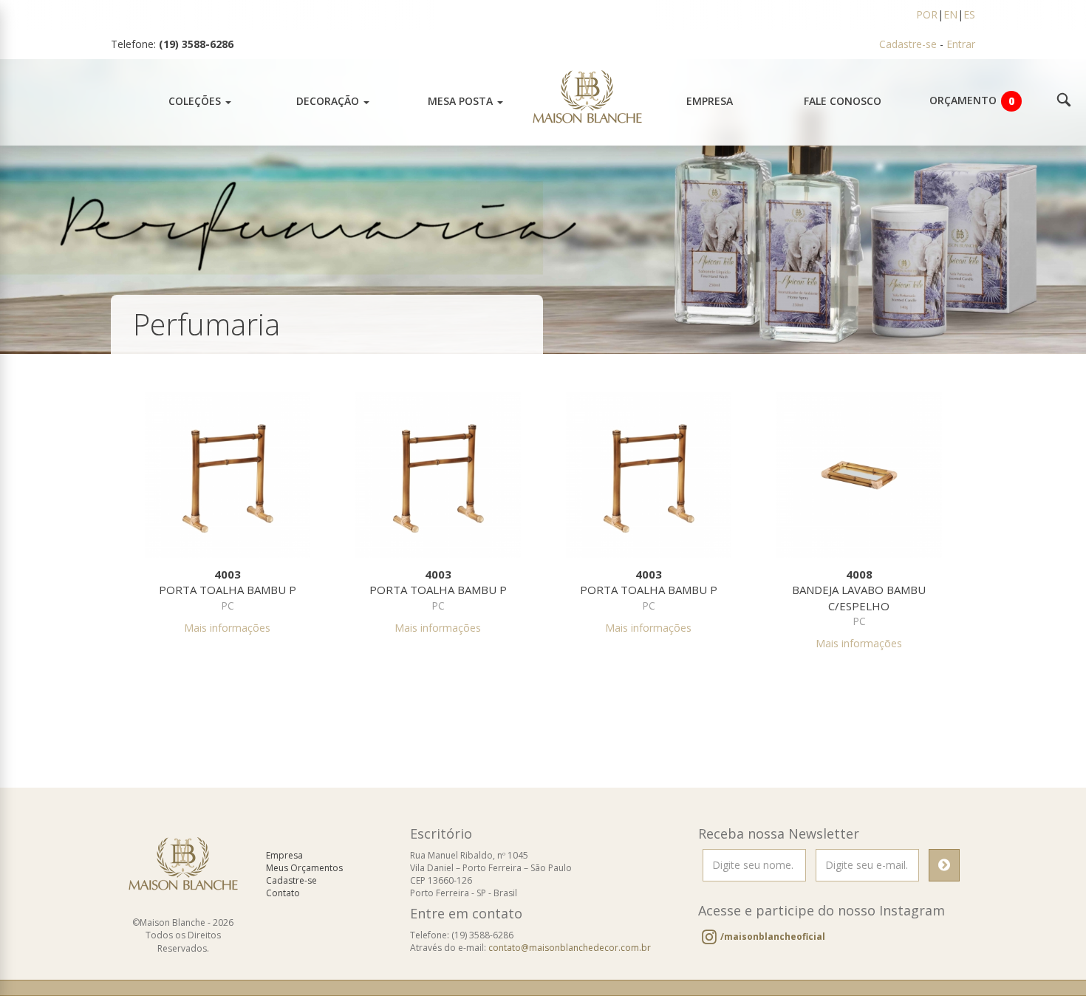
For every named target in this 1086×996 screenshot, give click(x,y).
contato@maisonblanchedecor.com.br (569, 947)
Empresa (709, 101)
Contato (283, 893)
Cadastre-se (908, 44)
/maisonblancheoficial (772, 936)
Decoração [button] (329, 101)
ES (969, 14)
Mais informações (227, 628)
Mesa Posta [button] (462, 101)
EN (950, 14)
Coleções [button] (196, 101)
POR (927, 14)
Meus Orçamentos (304, 868)
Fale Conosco (842, 101)
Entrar (960, 44)
